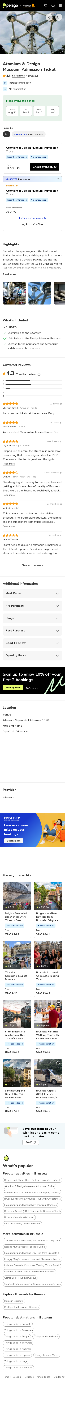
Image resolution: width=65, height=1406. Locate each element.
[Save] (27, 885)
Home (6, 1377)
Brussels (33, 76)
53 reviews (18, 75)
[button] (32, 179)
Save (28, 1142)
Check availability (44, 167)
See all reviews (32, 565)
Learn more (13, 840)
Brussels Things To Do (37, 1377)
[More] (39, 374)
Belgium (17, 1377)
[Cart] (46, 5)
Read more (9, 274)
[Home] (19, 5)
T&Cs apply (32, 688)
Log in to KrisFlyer (32, 224)
